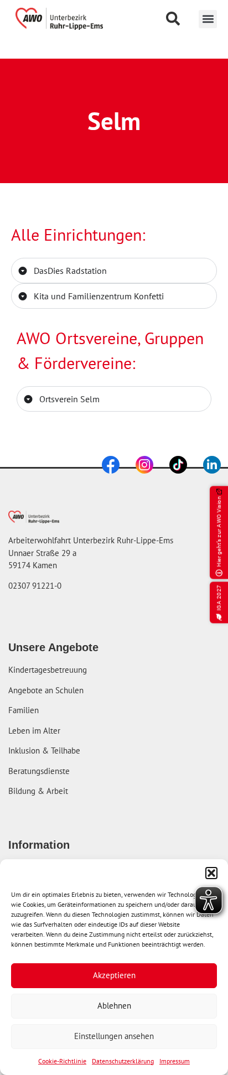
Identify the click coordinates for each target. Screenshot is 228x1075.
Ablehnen (114, 1005)
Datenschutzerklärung (123, 1061)
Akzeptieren (114, 975)
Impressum (174, 1061)
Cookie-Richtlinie (62, 1061)
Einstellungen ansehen (114, 1036)
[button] (208, 19)
